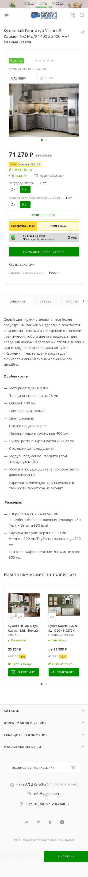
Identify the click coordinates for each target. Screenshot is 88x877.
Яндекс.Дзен (62, 822)
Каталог (12, 711)
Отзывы (45, 301)
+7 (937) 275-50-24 (32, 784)
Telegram (38, 822)
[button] (41, 140)
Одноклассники (50, 822)
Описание (17, 301)
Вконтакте (26, 822)
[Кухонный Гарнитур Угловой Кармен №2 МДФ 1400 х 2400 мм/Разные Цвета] (44, 109)
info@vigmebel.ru (47, 793)
